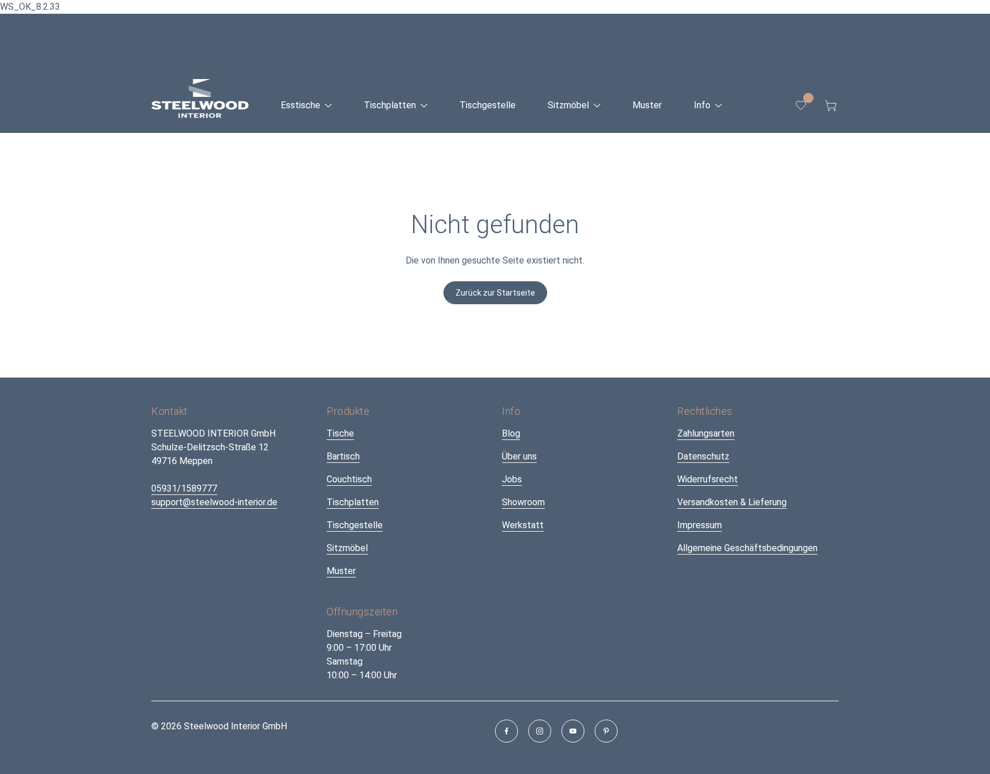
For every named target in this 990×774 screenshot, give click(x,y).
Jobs (512, 479)
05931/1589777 (184, 488)
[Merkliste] (801, 105)
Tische (340, 433)
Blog (511, 433)
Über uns (519, 456)
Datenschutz (703, 456)
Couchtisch (349, 479)
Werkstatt (523, 525)
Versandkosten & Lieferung (732, 502)
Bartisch (343, 456)
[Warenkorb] (831, 105)
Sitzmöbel (347, 548)
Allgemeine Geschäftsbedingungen (747, 548)
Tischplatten (353, 502)
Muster (341, 570)
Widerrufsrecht (707, 479)
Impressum (699, 525)
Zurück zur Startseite (495, 292)
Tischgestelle (355, 525)
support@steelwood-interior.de (214, 502)
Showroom (523, 502)
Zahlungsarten (705, 433)
